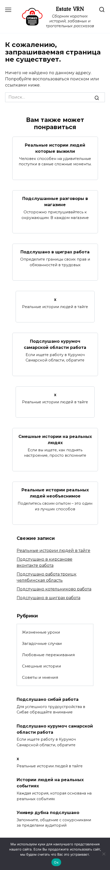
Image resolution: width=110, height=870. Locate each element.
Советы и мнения (40, 677)
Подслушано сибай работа (48, 699)
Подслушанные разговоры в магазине (55, 201)
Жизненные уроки (41, 632)
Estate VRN (70, 8)
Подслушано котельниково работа (54, 589)
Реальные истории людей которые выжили (55, 148)
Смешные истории (41, 666)
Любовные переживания (48, 654)
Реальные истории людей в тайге (53, 550)
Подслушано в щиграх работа (55, 252)
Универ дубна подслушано (48, 812)
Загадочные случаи (42, 643)
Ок (56, 862)
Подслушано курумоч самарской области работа (55, 344)
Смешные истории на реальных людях (55, 439)
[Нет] (103, 853)
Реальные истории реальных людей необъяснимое (55, 493)
